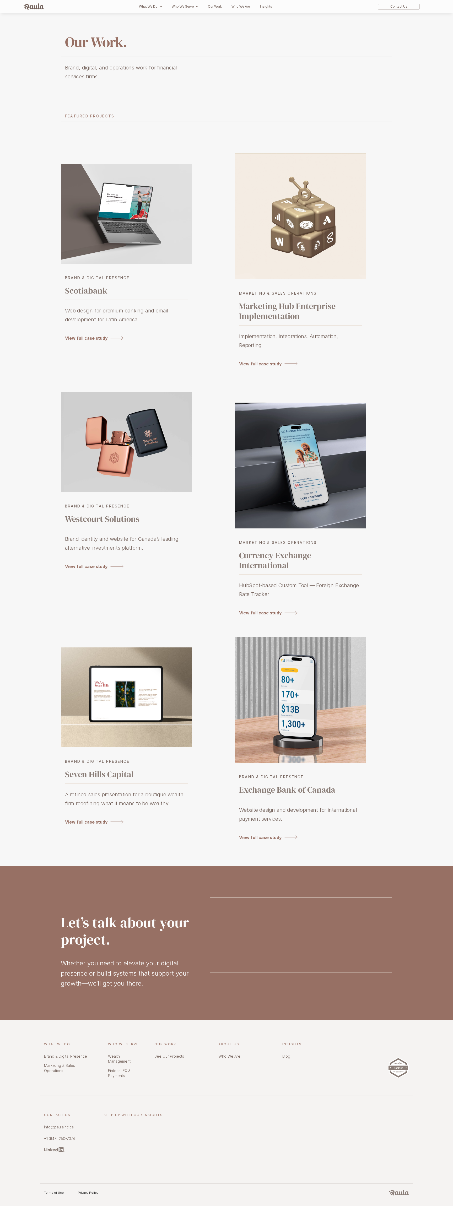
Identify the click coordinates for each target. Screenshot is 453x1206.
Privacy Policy (88, 1192)
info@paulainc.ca (59, 1127)
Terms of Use (54, 1192)
